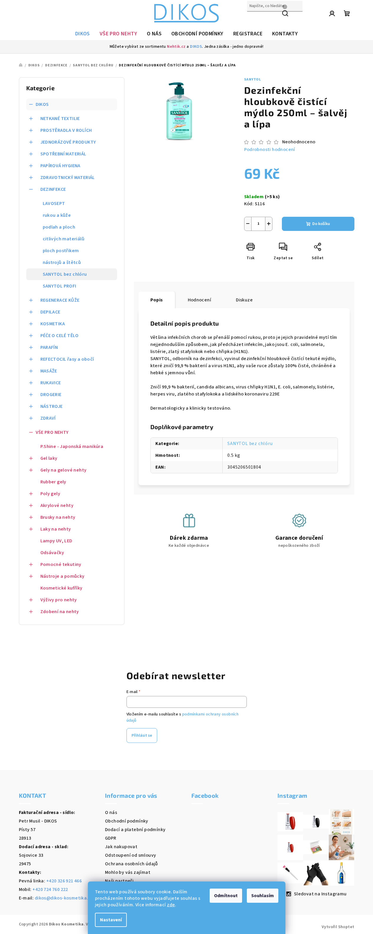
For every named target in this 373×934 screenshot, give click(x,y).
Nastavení (111, 920)
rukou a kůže (57, 215)
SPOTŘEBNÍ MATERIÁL (63, 154)
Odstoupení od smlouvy (130, 855)
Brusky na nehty (57, 517)
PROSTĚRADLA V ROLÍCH (66, 130)
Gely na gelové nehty (63, 470)
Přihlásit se (142, 735)
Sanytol (252, 79)
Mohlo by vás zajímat (127, 872)
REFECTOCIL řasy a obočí (67, 359)
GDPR (110, 838)
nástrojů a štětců (62, 262)
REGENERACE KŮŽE (60, 300)
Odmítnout (226, 895)
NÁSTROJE (51, 406)
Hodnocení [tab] (199, 300)
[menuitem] (82, 34)
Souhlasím (262, 895)
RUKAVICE (50, 383)
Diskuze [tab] (244, 300)
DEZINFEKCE (53, 189)
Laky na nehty (55, 529)
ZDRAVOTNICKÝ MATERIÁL (67, 177)
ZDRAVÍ (48, 418)
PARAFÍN (49, 347)
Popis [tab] (156, 300)
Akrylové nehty (57, 505)
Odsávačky (52, 552)
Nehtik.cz (176, 47)
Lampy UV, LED (56, 541)
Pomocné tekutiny (60, 564)
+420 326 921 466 (64, 881)
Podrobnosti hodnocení (269, 149)
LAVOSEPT (54, 203)
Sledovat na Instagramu (320, 894)
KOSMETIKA (52, 324)
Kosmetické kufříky (61, 588)
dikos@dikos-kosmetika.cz (64, 898)
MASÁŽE (48, 371)
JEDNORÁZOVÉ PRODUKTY (68, 142)
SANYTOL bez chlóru (65, 274)
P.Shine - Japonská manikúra (71, 446)
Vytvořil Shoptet (338, 927)
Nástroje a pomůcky (62, 576)
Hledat (254, 19)
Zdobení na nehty (59, 611)
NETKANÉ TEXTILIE (60, 118)
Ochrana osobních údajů (131, 864)
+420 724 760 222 (50, 889)
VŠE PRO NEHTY (52, 432)
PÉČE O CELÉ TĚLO (59, 335)
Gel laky (48, 458)
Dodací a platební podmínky (135, 829)
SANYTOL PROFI (59, 286)
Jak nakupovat (121, 846)
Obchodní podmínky (126, 821)
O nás (111, 812)
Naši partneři (119, 881)
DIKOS (196, 47)
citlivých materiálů (64, 239)
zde (171, 905)
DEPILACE (50, 312)
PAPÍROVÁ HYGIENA (60, 165)
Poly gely (50, 493)
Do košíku (321, 224)
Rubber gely (53, 482)
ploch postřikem (61, 250)
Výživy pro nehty (58, 600)
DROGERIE (51, 394)
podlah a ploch (59, 227)
